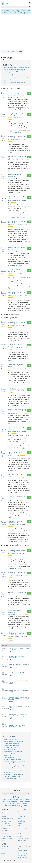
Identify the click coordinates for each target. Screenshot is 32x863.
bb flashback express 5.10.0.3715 (13, 774)
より (29, 94)
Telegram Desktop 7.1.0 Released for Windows (18, 681)
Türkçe (18, 804)
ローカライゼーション (23, 853)
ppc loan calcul (23, 78)
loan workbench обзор (10, 68)
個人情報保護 (21, 821)
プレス (3, 848)
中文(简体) (8, 806)
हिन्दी (25, 806)
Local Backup (5, 823)
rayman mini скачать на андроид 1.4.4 (15, 770)
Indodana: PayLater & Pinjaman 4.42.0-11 (15, 522)
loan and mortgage (9, 74)
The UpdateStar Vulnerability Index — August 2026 (19, 649)
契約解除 (19, 823)
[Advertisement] (16, 32)
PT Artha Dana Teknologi (14, 524)
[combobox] (14, 7)
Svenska (12, 804)
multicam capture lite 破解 (11, 745)
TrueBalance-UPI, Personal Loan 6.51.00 (16, 270)
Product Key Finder (7, 819)
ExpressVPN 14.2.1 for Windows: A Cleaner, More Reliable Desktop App (18, 689)
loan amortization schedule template (14, 70)
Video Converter (6, 826)
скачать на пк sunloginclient (12, 760)
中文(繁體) (15, 806)
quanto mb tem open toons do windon (15, 764)
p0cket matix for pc (9, 749)
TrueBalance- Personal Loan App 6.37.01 (17, 293)
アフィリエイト (21, 841)
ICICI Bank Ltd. (11, 160)
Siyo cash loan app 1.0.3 (15, 93)
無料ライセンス (21, 855)
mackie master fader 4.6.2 (11, 743)
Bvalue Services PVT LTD (14, 117)
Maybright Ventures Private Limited (17, 200)
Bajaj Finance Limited (13, 636)
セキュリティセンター (23, 828)
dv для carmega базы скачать (12, 776)
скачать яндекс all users (11, 739)
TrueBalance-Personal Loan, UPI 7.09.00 (17, 222)
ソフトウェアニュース (7, 836)
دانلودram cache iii (9, 772)
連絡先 (19, 819)
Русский (7, 804)
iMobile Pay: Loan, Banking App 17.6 (16, 248)
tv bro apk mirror (9, 758)
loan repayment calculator (11, 72)
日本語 (3, 802)
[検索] (29, 7)
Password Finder (6, 821)
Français (21, 799)
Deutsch (9, 799)
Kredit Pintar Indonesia (13, 368)
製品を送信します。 (23, 858)
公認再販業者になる (23, 851)
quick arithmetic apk (10, 778)
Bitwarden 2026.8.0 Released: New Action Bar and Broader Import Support (18, 716)
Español (15, 799)
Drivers (3, 816)
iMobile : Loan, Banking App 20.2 (17, 157)
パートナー (20, 836)
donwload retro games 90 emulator (14, 762)
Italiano (27, 799)
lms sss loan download (10, 78)
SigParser (4, 828)
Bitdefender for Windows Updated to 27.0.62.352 (19, 707)
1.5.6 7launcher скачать (11, 747)
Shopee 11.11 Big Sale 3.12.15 (15, 475)
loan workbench (24, 68)
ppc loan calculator (9, 80)
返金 (18, 826)
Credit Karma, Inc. (12, 391)
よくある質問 (21, 816)
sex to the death (8, 768)
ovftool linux (7, 756)
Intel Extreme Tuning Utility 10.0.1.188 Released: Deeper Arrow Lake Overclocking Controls (19, 725)
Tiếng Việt (24, 804)
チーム (3, 851)
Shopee (9, 455)
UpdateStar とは (6, 846)
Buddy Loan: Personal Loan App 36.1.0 (17, 114)
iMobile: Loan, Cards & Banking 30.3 (15, 175)
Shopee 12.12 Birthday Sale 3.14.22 (17, 497)
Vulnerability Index (6, 838)
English (4, 799)
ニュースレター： (16, 790)
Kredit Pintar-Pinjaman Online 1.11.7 (15, 365)
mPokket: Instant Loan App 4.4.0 (17, 197)
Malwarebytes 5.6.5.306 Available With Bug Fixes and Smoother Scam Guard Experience (19, 698)
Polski (21, 802)
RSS (2, 841)
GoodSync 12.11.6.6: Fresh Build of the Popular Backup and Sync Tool (19, 673)
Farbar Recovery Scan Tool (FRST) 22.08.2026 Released (17, 657)
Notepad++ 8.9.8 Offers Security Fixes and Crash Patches (19, 665)
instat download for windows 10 (13, 741)
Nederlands (14, 802)
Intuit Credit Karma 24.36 (16, 389)
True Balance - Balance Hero (15, 224)
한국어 (8, 802)
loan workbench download (11, 76)
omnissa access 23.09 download (13, 751)
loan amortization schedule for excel (14, 82)
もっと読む (18, 110)
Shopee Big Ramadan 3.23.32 (15, 453)
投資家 (3, 853)
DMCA (19, 814)
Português (27, 802)
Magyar (21, 806)
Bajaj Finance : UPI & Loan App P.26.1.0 (16, 634)
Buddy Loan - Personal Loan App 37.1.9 (17, 137)
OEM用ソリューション (23, 838)
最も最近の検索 (9, 736)
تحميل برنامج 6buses (9, 753)
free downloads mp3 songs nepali (14, 766)
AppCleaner (4, 830)
